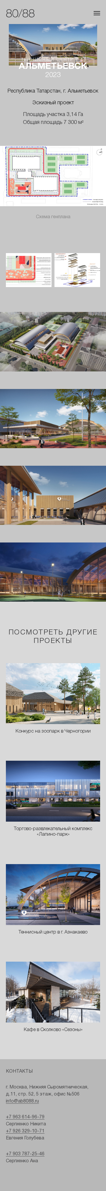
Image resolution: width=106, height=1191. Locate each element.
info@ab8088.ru (22, 1101)
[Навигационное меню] (97, 13)
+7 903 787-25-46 (25, 1154)
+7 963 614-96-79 (25, 1117)
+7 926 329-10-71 (25, 1131)
